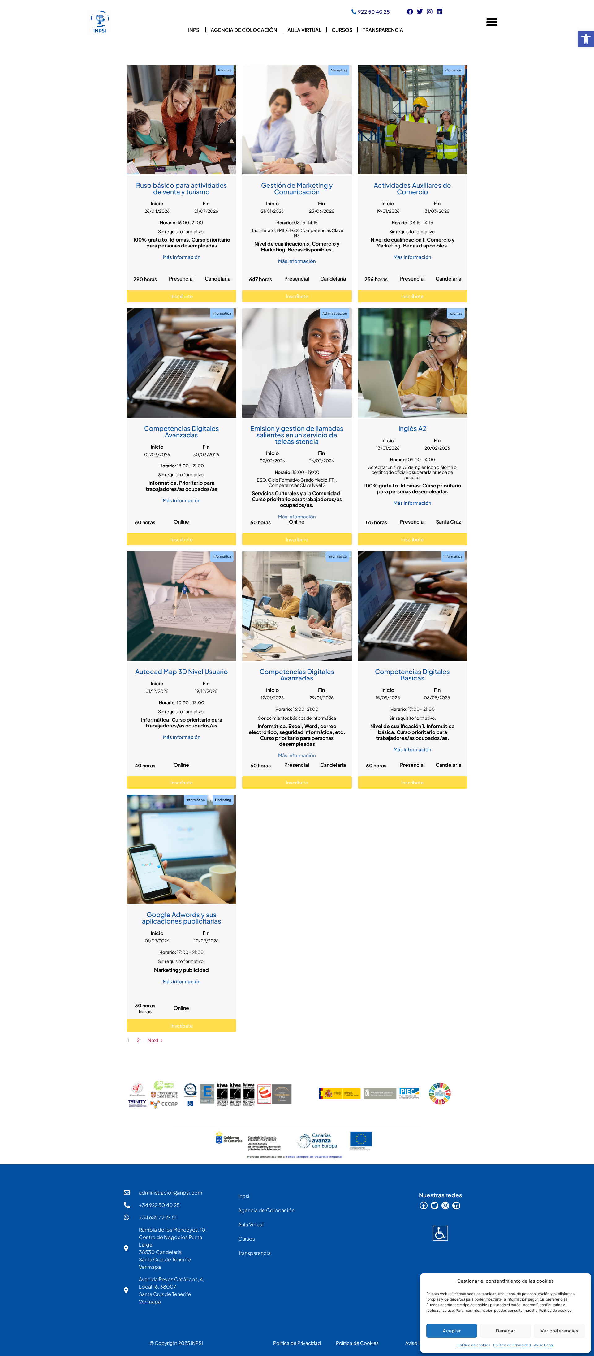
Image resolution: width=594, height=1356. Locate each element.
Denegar (505, 1331)
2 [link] (138, 1040)
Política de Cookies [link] (357, 1343)
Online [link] (181, 521)
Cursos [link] (342, 30)
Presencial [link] (181, 278)
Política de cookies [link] (473, 1345)
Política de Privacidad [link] (512, 1345)
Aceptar (452, 1331)
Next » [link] (155, 1040)
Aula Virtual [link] (304, 30)
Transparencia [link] (383, 30)
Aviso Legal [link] (544, 1345)
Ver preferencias (559, 1331)
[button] (492, 22)
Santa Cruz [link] (448, 521)
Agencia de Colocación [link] (244, 30)
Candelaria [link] (217, 278)
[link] (586, 39)
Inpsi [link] (194, 30)
